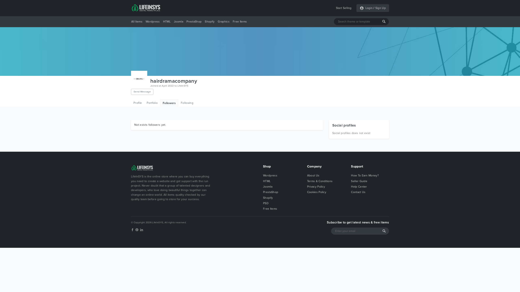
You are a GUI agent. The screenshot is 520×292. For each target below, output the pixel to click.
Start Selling (344, 8)
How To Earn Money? (365, 175)
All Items (136, 21)
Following (187, 103)
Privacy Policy (316, 186)
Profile (137, 103)
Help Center (359, 186)
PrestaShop (194, 21)
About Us (313, 175)
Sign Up (380, 8)
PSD (266, 203)
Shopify (209, 21)
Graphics (224, 21)
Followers (169, 103)
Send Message (142, 91)
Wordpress (153, 21)
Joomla (178, 21)
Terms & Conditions (320, 181)
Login (369, 8)
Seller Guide (359, 181)
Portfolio (152, 103)
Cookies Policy (316, 192)
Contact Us (358, 192)
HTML (167, 21)
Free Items (240, 21)
